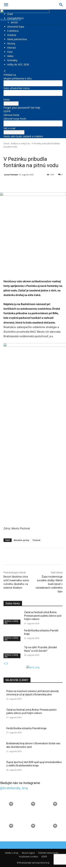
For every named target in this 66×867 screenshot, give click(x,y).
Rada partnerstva (17, 39)
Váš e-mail (9, 128)
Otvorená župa (15, 26)
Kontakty (12, 60)
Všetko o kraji (11, 852)
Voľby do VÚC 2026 (18, 64)
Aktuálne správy (21, 540)
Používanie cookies (28, 856)
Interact (11, 47)
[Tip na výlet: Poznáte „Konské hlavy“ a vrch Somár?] (12, 652)
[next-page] (7, 663)
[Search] (61, 4)
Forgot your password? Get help (22, 107)
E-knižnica (12, 30)
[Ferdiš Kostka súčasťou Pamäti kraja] (12, 635)
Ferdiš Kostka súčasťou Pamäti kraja (26, 728)
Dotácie (11, 35)
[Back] (5, 71)
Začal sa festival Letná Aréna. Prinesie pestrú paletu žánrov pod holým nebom (42, 615)
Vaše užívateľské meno (17, 88)
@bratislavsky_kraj (14, 788)
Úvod (6, 143)
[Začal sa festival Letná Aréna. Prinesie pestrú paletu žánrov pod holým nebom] (12, 617)
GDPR (7, 111)
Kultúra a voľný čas (20, 143)
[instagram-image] (11, 804)
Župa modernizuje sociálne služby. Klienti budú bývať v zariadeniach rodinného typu (49, 584)
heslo (7, 99)
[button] (6, 4)
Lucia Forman (11, 174)
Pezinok (36, 540)
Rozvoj (11, 43)
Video (10, 56)
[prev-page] (5, 663)
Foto (10, 51)
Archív (14, 22)
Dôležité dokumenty (48, 852)
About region (28, 852)
